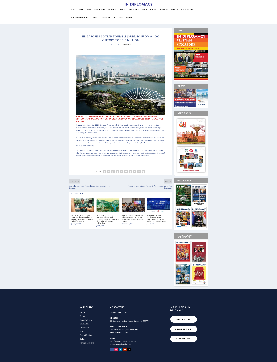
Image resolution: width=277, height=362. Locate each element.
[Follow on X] (129, 349)
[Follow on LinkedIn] (120, 349)
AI (114, 17)
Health (96, 17)
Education (106, 17)
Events (82, 331)
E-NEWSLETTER (183, 339)
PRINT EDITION (183, 319)
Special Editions (187, 10)
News (89, 10)
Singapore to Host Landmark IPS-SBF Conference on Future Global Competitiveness (156, 218)
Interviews (112, 10)
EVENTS (144, 10)
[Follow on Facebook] (112, 349)
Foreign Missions (87, 343)
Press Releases (99, 10)
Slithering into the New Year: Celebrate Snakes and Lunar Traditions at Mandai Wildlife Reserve (82, 218)
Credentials (134, 10)
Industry (129, 17)
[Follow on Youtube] (125, 349)
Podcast (122, 10)
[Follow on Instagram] (116, 349)
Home (73, 10)
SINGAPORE (163, 10)
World (173, 10)
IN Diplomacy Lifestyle (79, 17)
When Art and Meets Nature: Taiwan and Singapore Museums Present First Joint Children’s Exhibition (108, 219)
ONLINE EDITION (183, 329)
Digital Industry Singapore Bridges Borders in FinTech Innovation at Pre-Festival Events (132, 218)
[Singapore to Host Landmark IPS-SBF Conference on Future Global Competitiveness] (158, 205)
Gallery (153, 10)
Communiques (126, 44)
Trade (120, 17)
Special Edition (86, 335)
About (81, 10)
